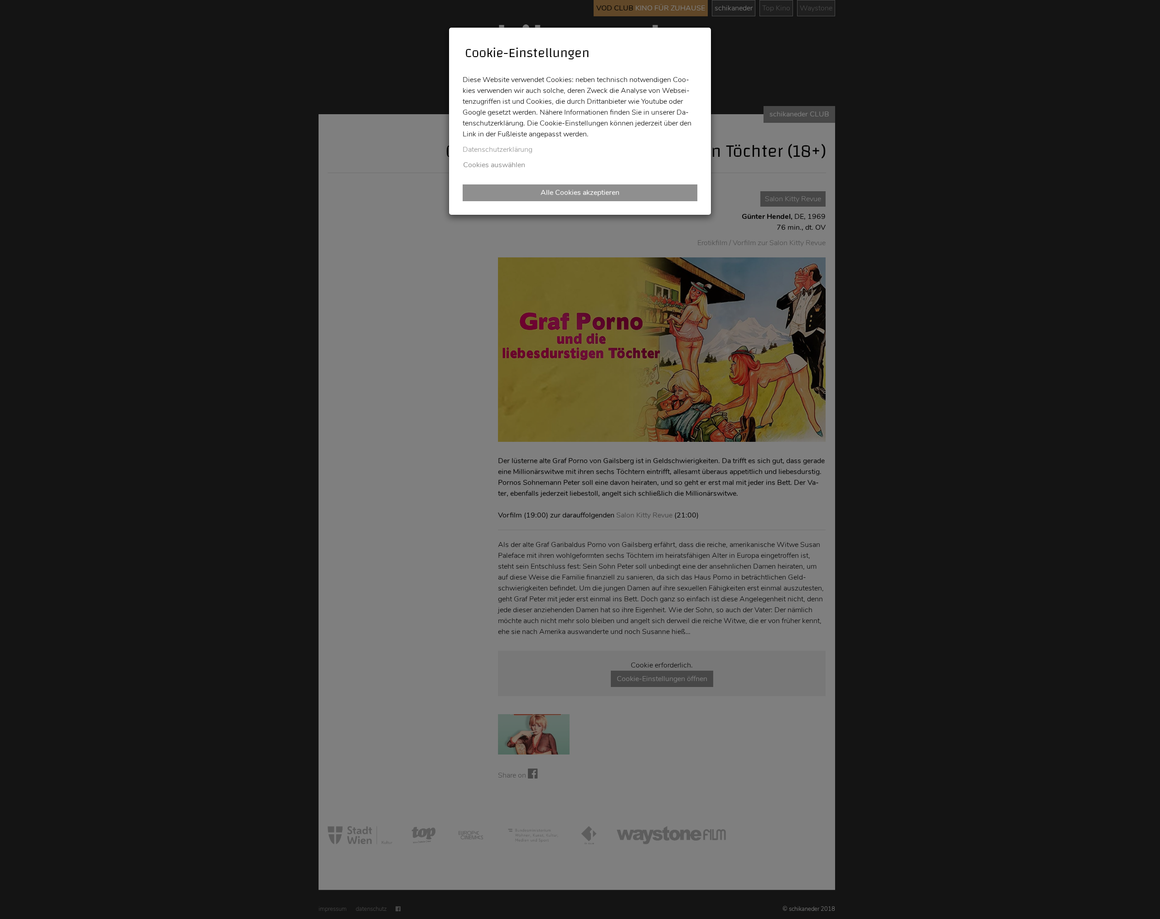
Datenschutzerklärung (497, 150)
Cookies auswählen (494, 165)
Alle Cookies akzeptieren (580, 193)
